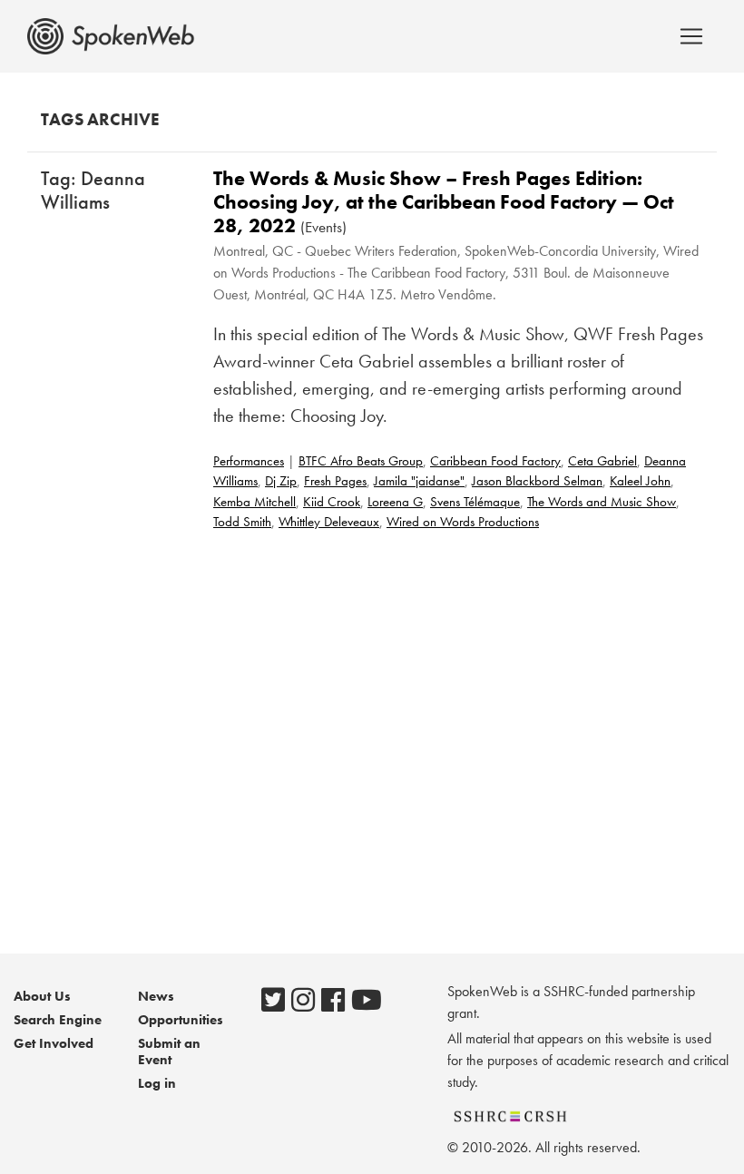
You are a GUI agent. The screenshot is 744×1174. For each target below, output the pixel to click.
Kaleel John (640, 481)
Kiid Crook (331, 502)
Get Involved (53, 1043)
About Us (42, 996)
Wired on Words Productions (463, 522)
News (156, 996)
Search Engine (58, 1020)
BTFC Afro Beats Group (361, 461)
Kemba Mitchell (254, 502)
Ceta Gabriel (602, 461)
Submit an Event (169, 1051)
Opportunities (180, 1020)
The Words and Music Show (601, 502)
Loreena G (395, 502)
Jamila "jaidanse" (419, 481)
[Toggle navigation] (691, 36)
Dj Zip (281, 481)
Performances (248, 461)
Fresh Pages (335, 481)
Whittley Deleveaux (329, 522)
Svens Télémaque (475, 502)
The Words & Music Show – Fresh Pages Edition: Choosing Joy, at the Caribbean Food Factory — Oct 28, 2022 (443, 202)
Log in (157, 1083)
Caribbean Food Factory (495, 461)
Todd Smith (242, 522)
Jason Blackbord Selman (537, 481)
